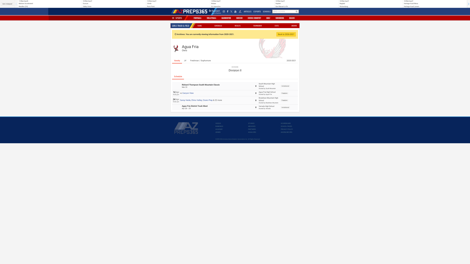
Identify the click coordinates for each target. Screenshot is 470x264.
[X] (231, 11)
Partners (252, 129)
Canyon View (188, 93)
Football (197, 17)
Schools (267, 11)
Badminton (226, 17)
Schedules (218, 25)
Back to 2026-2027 (286, 34)
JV (185, 60)
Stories (251, 123)
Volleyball (211, 17)
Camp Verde (185, 100)
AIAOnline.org (286, 132)
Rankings (219, 126)
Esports (257, 11)
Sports (179, 18)
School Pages (286, 126)
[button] (468, 4)
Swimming (280, 17)
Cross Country (254, 17)
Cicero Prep (208, 100)
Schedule (178, 76)
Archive (294, 25)
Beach (292, 17)
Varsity (177, 60)
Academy (219, 129)
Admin (217, 132)
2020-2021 (291, 60)
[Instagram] (223, 11)
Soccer (239, 17)
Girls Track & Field (180, 25)
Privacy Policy (287, 129)
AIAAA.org (252, 132)
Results (238, 25)
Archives (251, 126)
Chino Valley (196, 100)
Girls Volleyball (7, 4)
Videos (218, 123)
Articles (248, 11)
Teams (199, 25)
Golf (268, 17)
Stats (277, 25)
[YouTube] (235, 11)
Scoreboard (286, 123)
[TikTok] (240, 11)
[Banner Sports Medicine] (214, 11)
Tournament (257, 25)
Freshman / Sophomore (200, 60)
